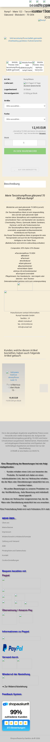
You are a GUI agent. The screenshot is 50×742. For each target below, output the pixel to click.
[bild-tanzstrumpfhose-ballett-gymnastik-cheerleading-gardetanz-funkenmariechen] (25, 39)
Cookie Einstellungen (10, 560)
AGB (4, 546)
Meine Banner (7, 527)
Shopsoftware (16, 738)
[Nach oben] (42, 738)
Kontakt (5, 555)
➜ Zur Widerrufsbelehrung (14, 686)
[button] (4, 68)
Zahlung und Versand (10, 541)
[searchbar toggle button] (32, 3)
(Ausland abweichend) (32, 86)
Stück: (6, 138)
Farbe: (7, 114)
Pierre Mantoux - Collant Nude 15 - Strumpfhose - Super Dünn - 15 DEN (14, 388)
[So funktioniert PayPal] (13, 647)
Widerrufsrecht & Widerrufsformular (16, 537)
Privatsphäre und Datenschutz (14, 551)
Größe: (7, 101)
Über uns (5, 523)
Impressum (6, 532)
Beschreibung (12, 183)
